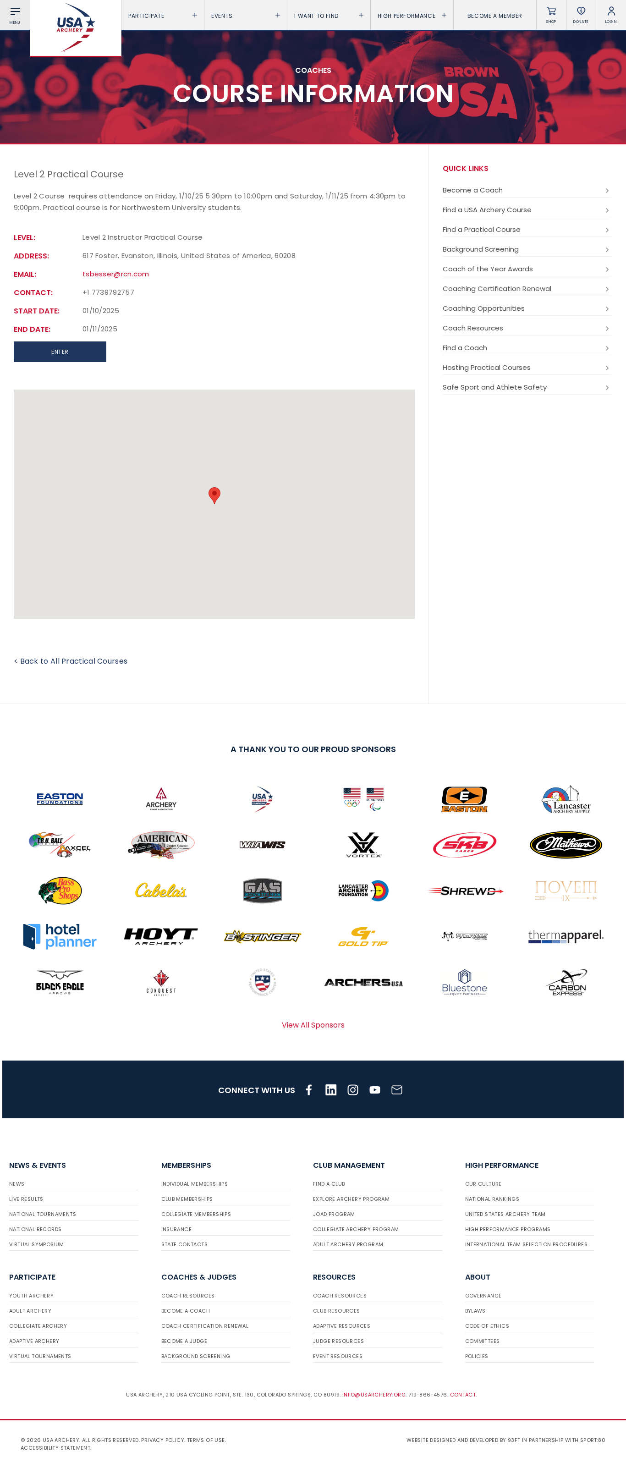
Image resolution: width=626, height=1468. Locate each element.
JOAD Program (334, 1214)
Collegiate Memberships (196, 1214)
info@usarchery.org (374, 1394)
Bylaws (475, 1310)
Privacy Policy (162, 1440)
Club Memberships (187, 1199)
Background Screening (481, 249)
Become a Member (494, 16)
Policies (477, 1356)
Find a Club (329, 1184)
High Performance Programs (508, 1229)
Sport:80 (592, 1440)
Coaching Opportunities (484, 308)
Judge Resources (338, 1341)
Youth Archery (31, 1295)
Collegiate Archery (38, 1326)
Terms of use (206, 1440)
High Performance (407, 16)
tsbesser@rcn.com (115, 274)
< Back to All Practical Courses (70, 661)
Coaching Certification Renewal (497, 288)
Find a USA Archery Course (487, 209)
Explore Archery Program (351, 1199)
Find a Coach (465, 347)
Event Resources (337, 1356)
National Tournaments (42, 1214)
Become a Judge (184, 1341)
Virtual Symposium (36, 1244)
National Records (35, 1229)
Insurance (176, 1229)
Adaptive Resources (341, 1326)
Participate (146, 16)
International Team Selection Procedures (526, 1244)
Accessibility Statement (55, 1448)
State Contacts (184, 1244)
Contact (463, 1394)
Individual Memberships (194, 1184)
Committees (482, 1341)
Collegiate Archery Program (356, 1229)
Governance (483, 1295)
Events (222, 16)
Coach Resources (473, 328)
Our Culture (483, 1184)
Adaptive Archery (34, 1341)
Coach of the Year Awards (488, 269)
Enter (60, 352)
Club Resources (336, 1310)
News (17, 1184)
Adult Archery (30, 1310)
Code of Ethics (487, 1326)
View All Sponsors (313, 1025)
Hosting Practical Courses (487, 367)
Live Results (26, 1199)
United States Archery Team (505, 1214)
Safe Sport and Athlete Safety (495, 387)
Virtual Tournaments (40, 1356)
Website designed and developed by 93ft (463, 1440)
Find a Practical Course (482, 229)
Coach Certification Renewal (205, 1326)
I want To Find (316, 16)
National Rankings (492, 1199)
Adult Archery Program (348, 1244)
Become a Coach (473, 190)
